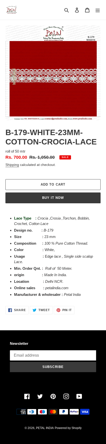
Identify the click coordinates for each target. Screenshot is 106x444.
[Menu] (97, 10)
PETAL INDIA (45, 428)
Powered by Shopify (68, 428)
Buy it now (53, 198)
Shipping (12, 165)
